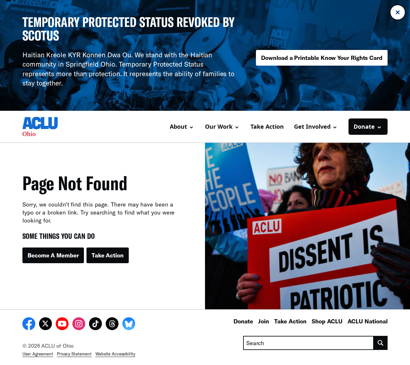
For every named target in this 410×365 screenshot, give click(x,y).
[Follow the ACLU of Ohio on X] (45, 324)
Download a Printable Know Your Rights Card (321, 57)
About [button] (178, 126)
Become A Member (53, 255)
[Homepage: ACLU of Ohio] (44, 126)
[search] (381, 343)
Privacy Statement (74, 353)
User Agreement (37, 353)
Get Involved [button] (312, 126)
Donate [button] (364, 126)
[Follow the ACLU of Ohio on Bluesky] (128, 324)
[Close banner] (398, 12)
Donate (243, 321)
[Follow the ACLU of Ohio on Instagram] (78, 324)
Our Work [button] (219, 126)
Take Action (267, 126)
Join (263, 321)
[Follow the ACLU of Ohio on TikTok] (95, 324)
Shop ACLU (327, 321)
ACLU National (368, 321)
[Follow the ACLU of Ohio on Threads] (112, 324)
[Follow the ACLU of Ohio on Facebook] (28, 324)
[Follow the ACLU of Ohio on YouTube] (62, 324)
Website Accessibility (115, 353)
